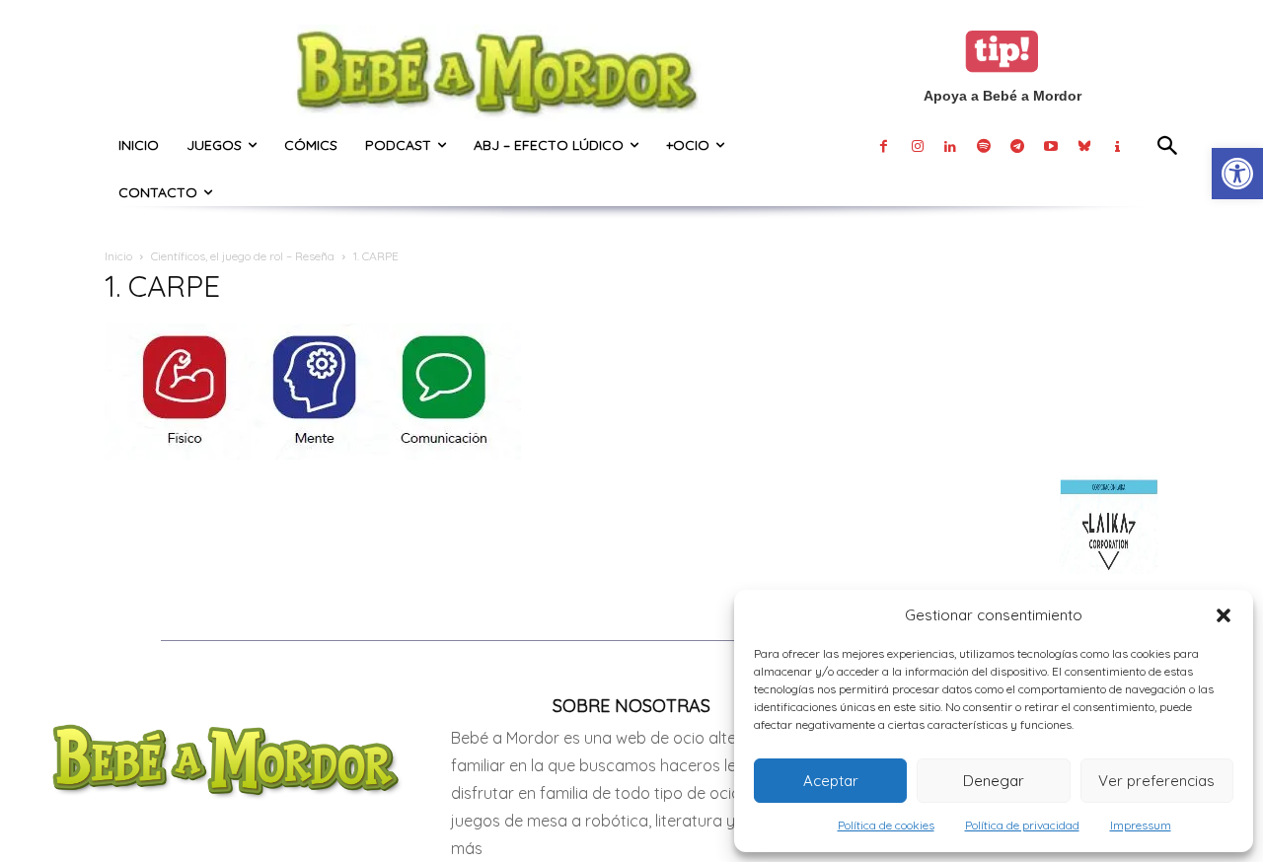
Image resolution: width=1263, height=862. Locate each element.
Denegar (993, 780)
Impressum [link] (1140, 825)
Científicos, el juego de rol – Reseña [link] (242, 256)
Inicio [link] (118, 256)
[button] (1223, 615)
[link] (1237, 173)
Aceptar (830, 780)
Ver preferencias (1156, 780)
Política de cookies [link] (886, 825)
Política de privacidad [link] (1022, 825)
